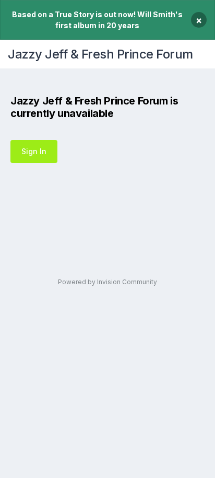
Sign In (33, 151)
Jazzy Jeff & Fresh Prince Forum (100, 54)
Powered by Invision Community (107, 282)
